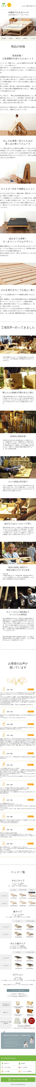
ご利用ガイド (6, 1063)
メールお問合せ (24, 1067)
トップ (23, 6)
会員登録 (23, 1063)
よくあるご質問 (7, 1067)
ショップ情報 (6, 1071)
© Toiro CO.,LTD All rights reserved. (18, 1084)
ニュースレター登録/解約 (26, 1071)
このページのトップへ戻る (20, 1079)
